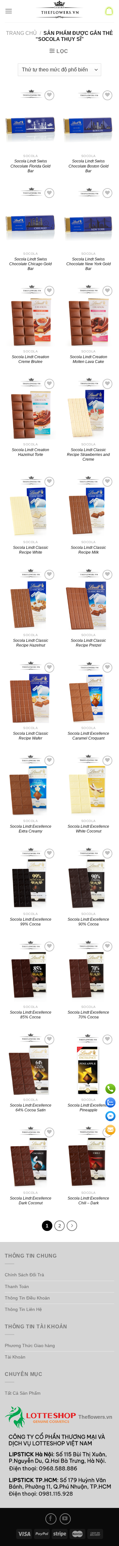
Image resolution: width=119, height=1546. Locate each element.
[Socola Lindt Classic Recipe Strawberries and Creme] (88, 408)
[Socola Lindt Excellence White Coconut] (88, 785)
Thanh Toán (17, 1286)
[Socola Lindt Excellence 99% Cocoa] (30, 878)
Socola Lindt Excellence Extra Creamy (30, 828)
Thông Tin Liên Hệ (23, 1309)
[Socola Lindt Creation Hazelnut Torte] (30, 408)
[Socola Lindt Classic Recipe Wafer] (30, 692)
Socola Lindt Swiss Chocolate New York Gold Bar (88, 264)
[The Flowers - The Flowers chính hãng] (60, 11)
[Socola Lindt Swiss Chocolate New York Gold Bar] (88, 217)
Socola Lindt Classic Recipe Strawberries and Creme (88, 454)
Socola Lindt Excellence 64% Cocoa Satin (30, 1107)
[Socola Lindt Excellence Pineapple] (88, 1064)
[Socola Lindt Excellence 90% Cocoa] (88, 878)
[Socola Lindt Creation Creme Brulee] (30, 315)
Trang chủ (21, 33)
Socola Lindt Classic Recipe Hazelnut (30, 642)
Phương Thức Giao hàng (30, 1345)
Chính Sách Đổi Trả (24, 1274)
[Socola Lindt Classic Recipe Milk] (88, 506)
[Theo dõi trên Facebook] (50, 1518)
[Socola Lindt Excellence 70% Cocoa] (88, 971)
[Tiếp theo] (72, 1225)
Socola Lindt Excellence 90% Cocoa (88, 921)
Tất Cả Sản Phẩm (23, 1393)
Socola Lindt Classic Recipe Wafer (30, 735)
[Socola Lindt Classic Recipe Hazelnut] (30, 599)
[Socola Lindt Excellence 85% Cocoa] (30, 971)
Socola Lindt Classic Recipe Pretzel (88, 642)
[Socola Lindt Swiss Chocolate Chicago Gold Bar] (30, 217)
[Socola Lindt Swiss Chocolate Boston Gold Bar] (88, 120)
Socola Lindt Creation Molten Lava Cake (88, 359)
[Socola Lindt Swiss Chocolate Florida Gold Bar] (30, 120)
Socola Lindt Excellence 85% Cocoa (30, 1014)
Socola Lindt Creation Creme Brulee (30, 359)
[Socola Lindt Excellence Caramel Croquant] (88, 692)
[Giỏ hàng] (109, 11)
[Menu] (8, 11)
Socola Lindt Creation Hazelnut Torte (30, 452)
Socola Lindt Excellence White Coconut (88, 828)
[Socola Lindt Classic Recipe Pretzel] (88, 599)
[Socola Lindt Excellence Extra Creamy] (30, 785)
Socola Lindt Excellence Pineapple (88, 1107)
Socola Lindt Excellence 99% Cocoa (30, 921)
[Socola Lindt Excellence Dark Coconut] (30, 1157)
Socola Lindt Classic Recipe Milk (88, 549)
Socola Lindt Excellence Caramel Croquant (88, 735)
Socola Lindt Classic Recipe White (30, 549)
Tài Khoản (15, 1356)
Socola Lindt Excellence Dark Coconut (30, 1200)
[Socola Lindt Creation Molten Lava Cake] (88, 315)
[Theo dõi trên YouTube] (65, 1518)
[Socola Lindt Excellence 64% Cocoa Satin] (30, 1064)
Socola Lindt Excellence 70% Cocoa (88, 1014)
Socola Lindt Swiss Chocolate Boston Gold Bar (89, 166)
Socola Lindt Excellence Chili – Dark (88, 1200)
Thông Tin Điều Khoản (27, 1297)
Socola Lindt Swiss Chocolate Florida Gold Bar (30, 166)
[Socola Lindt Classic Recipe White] (30, 506)
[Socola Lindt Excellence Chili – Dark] (88, 1157)
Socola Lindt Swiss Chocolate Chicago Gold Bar (30, 264)
